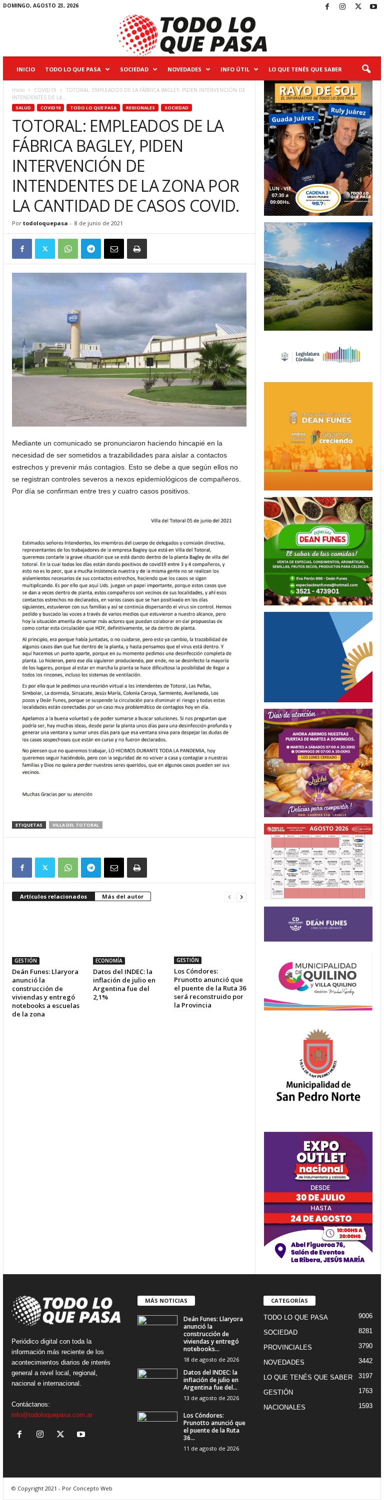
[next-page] (241, 897)
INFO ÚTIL (235, 69)
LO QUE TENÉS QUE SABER (305, 69)
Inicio (25, 69)
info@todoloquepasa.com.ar (52, 1415)
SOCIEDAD (134, 69)
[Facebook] (327, 7)
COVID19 (45, 89)
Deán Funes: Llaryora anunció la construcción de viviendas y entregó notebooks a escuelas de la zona (46, 992)
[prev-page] (229, 897)
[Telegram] (91, 249)
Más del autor (123, 896)
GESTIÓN (25, 960)
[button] (366, 69)
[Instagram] (342, 7)
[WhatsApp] (68, 249)
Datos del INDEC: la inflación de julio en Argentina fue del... (211, 1380)
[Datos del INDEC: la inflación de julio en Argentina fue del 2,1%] (129, 937)
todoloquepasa (45, 223)
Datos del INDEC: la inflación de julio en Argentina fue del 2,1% (124, 984)
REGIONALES (140, 107)
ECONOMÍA (109, 960)
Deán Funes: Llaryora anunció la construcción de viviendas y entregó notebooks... (213, 1334)
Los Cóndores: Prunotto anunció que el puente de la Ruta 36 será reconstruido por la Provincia (210, 988)
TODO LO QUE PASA (73, 69)
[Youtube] (374, 7)
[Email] (114, 249)
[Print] (137, 249)
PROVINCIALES (288, 1347)
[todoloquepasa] (192, 35)
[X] (358, 7)
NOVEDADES (185, 69)
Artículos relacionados (53, 896)
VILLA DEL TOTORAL (75, 825)
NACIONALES (285, 1407)
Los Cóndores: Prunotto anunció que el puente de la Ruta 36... (215, 1426)
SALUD (23, 107)
